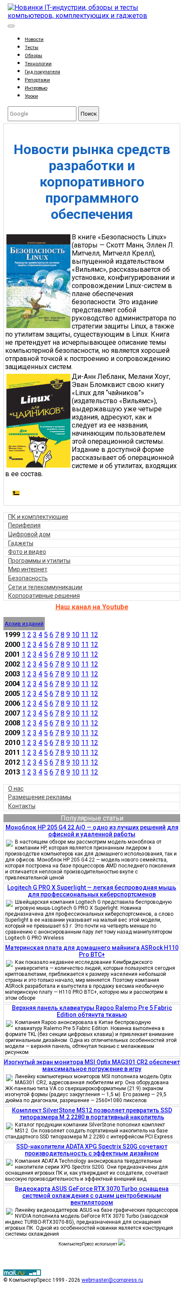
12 (94, 635)
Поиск (89, 114)
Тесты (31, 47)
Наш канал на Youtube (92, 607)
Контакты (21, 806)
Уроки (31, 96)
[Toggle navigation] (11, 26)
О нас (15, 788)
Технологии (38, 64)
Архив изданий (24, 623)
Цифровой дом (29, 534)
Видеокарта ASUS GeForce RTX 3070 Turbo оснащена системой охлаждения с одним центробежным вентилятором (92, 1195)
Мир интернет (27, 569)
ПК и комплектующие (38, 516)
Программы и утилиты (39, 560)
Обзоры (33, 55)
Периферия (24, 525)
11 (85, 635)
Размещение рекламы (39, 797)
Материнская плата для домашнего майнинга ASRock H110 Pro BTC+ (91, 951)
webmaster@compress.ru (112, 1280)
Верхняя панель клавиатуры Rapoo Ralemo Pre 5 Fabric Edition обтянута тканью (92, 1011)
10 (75, 635)
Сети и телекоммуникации (45, 587)
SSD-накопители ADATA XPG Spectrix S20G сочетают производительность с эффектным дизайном (91, 1150)
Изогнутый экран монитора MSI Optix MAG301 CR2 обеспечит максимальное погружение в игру (92, 1065)
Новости (34, 39)
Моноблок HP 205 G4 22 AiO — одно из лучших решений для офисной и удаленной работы (92, 831)
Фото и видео (27, 551)
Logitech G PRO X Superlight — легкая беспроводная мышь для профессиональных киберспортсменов (91, 891)
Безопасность (28, 578)
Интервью (36, 88)
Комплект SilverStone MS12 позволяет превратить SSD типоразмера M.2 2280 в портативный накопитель (92, 1113)
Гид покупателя (42, 72)
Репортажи (37, 80)
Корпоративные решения (44, 595)
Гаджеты (20, 543)
